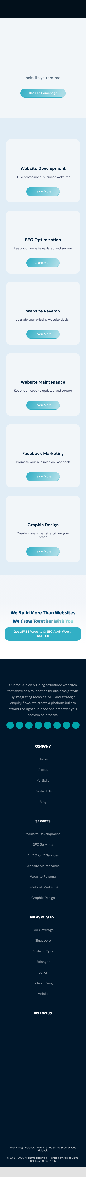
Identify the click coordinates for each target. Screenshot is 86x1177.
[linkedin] (47, 725)
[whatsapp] (29, 725)
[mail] (38, 725)
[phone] (76, 725)
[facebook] (10, 725)
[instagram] (19, 725)
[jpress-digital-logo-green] (15, 8)
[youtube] (66, 725)
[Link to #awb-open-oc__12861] (75, 9)
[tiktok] (57, 725)
